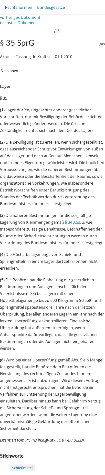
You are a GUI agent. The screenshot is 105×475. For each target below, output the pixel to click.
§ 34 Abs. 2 (74, 222)
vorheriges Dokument (20, 17)
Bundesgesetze (51, 7)
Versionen (9, 70)
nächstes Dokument (18, 22)
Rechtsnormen (18, 7)
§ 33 (31, 293)
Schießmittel (22, 467)
